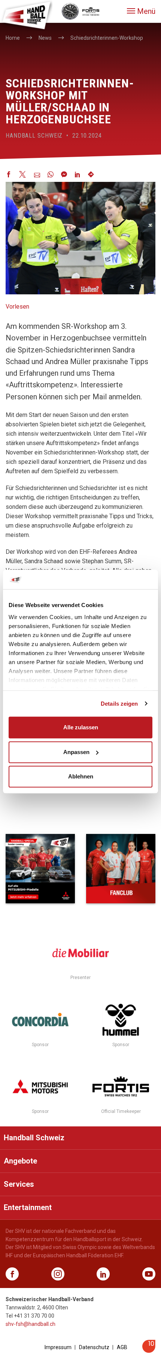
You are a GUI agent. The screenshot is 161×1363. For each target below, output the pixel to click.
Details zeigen (119, 703)
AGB (122, 1347)
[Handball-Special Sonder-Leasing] (40, 868)
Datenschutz (94, 1347)
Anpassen (76, 752)
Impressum (58, 1347)
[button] (141, 11)
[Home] (26, 15)
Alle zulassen (80, 727)
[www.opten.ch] (148, 1350)
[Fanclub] (120, 868)
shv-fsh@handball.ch (30, 1324)
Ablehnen (80, 776)
